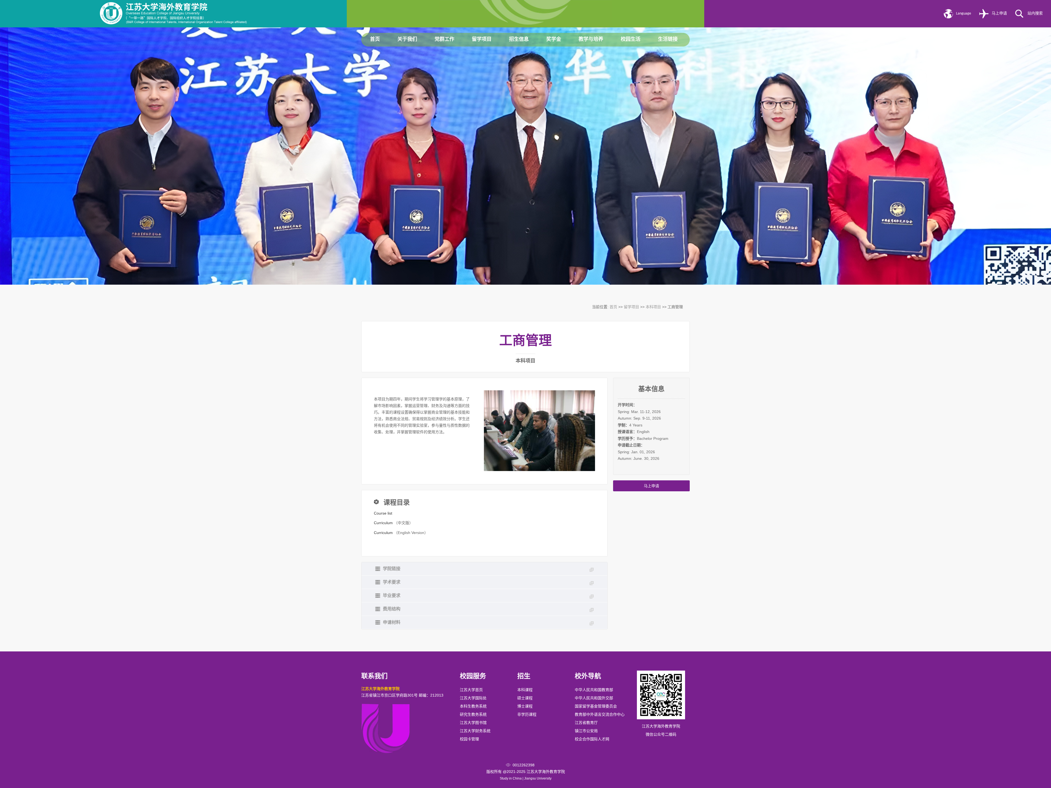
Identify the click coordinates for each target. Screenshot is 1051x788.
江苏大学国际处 (473, 698)
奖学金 (553, 39)
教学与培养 (591, 39)
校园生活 (630, 39)
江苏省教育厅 (586, 722)
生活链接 (668, 39)
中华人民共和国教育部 (594, 690)
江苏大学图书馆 (473, 722)
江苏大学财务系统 (475, 731)
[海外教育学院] (173, 23)
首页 (375, 39)
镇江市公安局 (586, 731)
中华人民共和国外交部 (594, 698)
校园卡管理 (469, 739)
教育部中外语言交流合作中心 (600, 714)
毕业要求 (391, 595)
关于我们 (407, 39)
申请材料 (391, 622)
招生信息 (519, 39)
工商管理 (675, 307)
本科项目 (653, 307)
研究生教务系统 (473, 714)
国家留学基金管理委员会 (596, 706)
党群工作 (444, 39)
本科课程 (525, 690)
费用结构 (391, 609)
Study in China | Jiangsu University (526, 778)
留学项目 (482, 39)
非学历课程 (526, 714)
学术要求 (391, 582)
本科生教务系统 (473, 706)
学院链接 (391, 568)
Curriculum (383, 523)
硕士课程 (525, 698)
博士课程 (525, 706)
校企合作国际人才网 (592, 739)
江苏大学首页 (471, 690)
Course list (383, 513)
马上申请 (999, 13)
